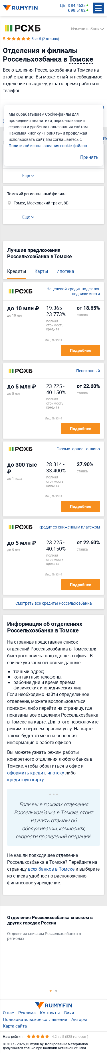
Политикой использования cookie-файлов (48, 145)
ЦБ (62, 5)
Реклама (27, 1012)
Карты (41, 271)
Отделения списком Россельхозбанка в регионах (44, 936)
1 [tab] (51, 990)
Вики (69, 1012)
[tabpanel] (50, 929)
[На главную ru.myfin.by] (53, 1005)
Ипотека (65, 271)
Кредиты (16, 271)
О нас (8, 1012)
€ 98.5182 (77, 10)
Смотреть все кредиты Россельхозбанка (53, 603)
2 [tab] (56, 990)
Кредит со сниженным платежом (69, 527)
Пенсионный (88, 370)
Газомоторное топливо (78, 449)
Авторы (79, 1019)
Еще (26, 175)
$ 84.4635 (77, 5)
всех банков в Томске (51, 869)
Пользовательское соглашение (35, 1019)
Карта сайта (15, 1025)
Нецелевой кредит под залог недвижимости (73, 291)
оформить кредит (26, 773)
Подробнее (80, 350)
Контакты (50, 1012)
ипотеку (55, 773)
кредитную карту (25, 779)
